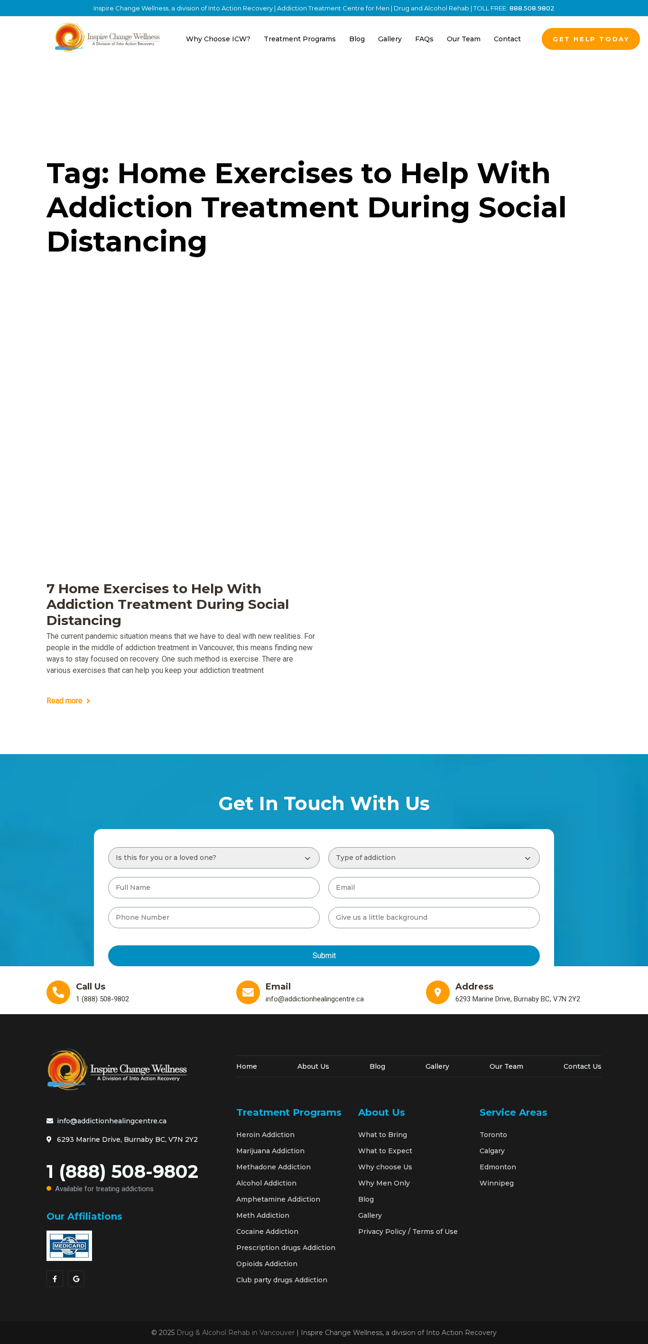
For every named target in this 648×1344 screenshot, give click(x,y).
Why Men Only (384, 1183)
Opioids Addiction (266, 1264)
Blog (377, 1066)
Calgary (492, 1151)
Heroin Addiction (265, 1134)
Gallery (437, 1066)
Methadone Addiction (273, 1167)
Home (246, 1066)
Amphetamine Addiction (278, 1199)
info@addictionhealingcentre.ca (112, 1121)
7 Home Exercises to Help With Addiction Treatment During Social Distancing (167, 604)
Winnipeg (497, 1183)
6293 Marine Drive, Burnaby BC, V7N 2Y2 (127, 1139)
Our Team (506, 1066)
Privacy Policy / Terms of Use (408, 1231)
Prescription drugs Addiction (285, 1247)
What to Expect (385, 1151)
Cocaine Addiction (267, 1231)
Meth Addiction (262, 1215)
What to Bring (382, 1134)
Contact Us (583, 1066)
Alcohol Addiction (266, 1183)
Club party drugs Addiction (281, 1280)
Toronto (493, 1134)
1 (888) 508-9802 (122, 1176)
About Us (313, 1066)
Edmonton (498, 1167)
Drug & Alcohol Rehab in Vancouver (235, 1332)
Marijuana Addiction (270, 1151)
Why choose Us (385, 1167)
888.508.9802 (531, 8)
